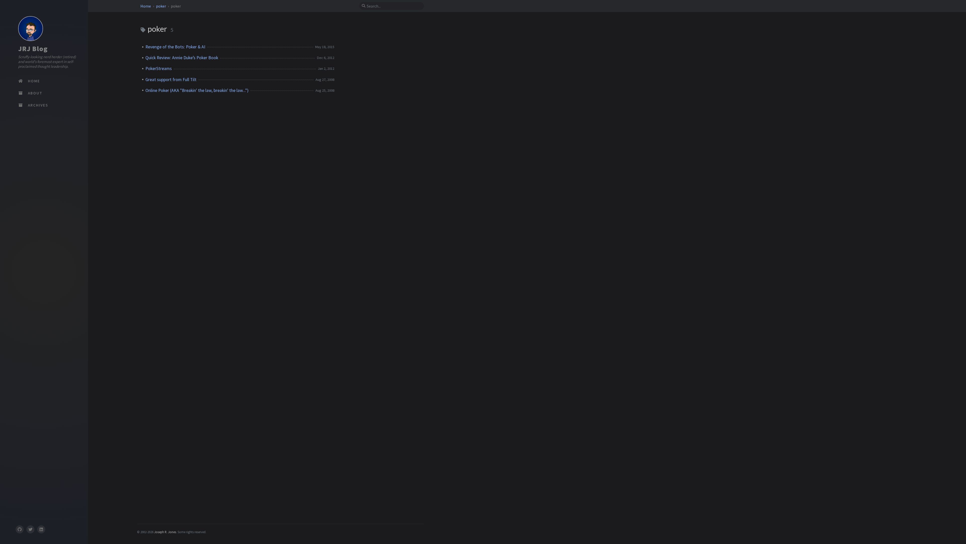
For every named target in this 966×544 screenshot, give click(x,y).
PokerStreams (158, 68)
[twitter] (30, 529)
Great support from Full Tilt (170, 79)
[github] (19, 529)
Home (146, 6)
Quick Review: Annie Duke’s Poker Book (181, 57)
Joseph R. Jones (165, 532)
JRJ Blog (33, 48)
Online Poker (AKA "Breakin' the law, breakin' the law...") (197, 90)
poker (161, 6)
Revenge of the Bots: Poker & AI (175, 47)
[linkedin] (41, 529)
